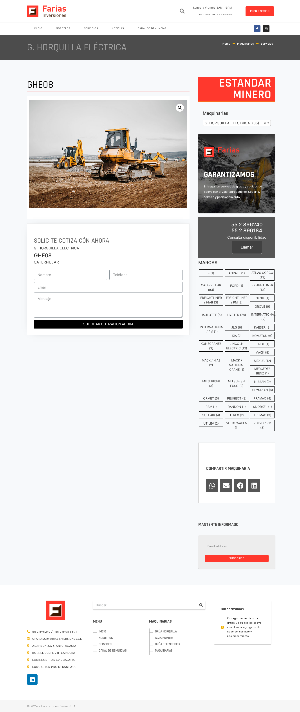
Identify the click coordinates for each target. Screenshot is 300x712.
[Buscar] (201, 605)
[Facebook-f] (257, 28)
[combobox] (237, 123)
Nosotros (63, 28)
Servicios (91, 28)
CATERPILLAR (46, 262)
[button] (260, 11)
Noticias (118, 28)
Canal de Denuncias (152, 28)
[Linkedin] (32, 679)
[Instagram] (266, 28)
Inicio (38, 28)
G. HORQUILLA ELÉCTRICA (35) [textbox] (235, 123)
